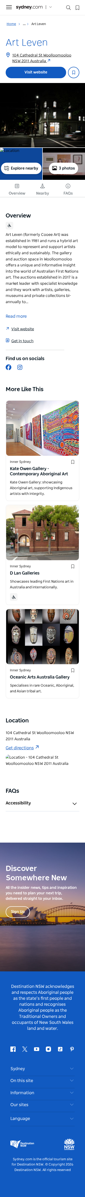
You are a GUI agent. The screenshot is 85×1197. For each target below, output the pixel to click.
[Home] (29, 7)
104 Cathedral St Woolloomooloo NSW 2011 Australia (41, 58)
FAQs (68, 193)
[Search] (68, 9)
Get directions (20, 748)
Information (22, 1093)
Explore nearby (24, 168)
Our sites (19, 1105)
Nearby (42, 193)
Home (11, 24)
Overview (17, 193)
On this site (21, 1081)
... (24, 24)
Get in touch (22, 341)
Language (20, 1119)
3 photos (67, 168)
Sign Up (18, 912)
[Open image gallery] (42, 115)
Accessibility (18, 803)
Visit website (36, 72)
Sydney (17, 1069)
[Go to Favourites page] (77, 7)
